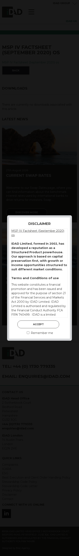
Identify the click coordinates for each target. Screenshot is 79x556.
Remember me (41, 333)
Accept (38, 324)
